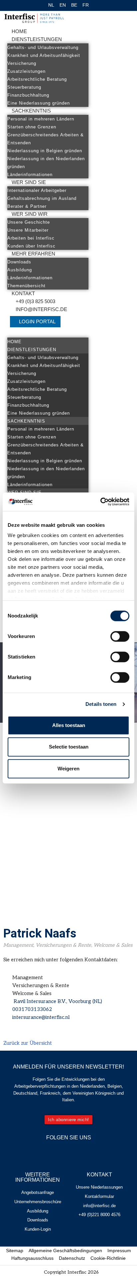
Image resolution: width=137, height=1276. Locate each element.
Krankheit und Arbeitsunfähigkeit (43, 55)
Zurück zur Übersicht (27, 1043)
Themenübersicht (26, 285)
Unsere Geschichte (28, 222)
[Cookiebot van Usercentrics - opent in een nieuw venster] (100, 501)
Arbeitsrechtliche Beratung (37, 79)
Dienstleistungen (37, 39)
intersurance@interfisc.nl (40, 1017)
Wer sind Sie (29, 182)
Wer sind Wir (30, 214)
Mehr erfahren (33, 253)
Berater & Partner (27, 206)
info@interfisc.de (41, 309)
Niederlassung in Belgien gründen (44, 150)
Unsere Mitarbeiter (28, 230)
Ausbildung (19, 269)
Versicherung (21, 63)
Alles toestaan (68, 725)
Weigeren (68, 768)
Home (19, 31)
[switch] (119, 636)
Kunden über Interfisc (31, 246)
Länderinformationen (30, 174)
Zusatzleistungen (26, 71)
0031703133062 (32, 1009)
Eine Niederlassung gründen (38, 103)
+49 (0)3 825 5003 (35, 301)
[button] (47, 334)
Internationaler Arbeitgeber (37, 190)
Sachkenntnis (31, 111)
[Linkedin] (78, 1152)
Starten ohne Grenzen (31, 126)
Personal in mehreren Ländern (40, 118)
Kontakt (23, 293)
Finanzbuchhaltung (28, 95)
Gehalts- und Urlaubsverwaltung (42, 47)
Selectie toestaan (68, 747)
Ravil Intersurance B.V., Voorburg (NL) (57, 1001)
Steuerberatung (24, 87)
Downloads (19, 261)
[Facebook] (59, 1152)
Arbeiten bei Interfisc (31, 238)
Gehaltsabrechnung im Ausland (41, 198)
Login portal (37, 321)
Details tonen (100, 704)
